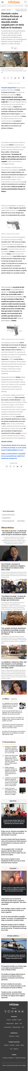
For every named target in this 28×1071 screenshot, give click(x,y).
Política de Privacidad (20, 1057)
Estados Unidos (10, 1023)
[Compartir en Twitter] (11, 78)
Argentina (6, 1045)
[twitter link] (9, 1011)
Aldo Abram (9, 6)
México (16, 1023)
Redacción (11, 1036)
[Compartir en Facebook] (8, 78)
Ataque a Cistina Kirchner (8, 514)
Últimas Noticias (16, 1027)
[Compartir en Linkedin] (15, 78)
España (19, 1019)
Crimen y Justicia (6, 10)
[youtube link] (15, 1011)
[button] (2, 2)
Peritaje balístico (6, 517)
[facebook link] (5, 1011)
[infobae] (14, 2)
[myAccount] (25, 2)
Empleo (17, 1036)
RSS (23, 1027)
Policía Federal (20, 521)
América (9, 1019)
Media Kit (16, 1049)
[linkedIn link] (22, 1011)
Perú (21, 1023)
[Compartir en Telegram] (18, 78)
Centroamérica (7, 1027)
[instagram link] (12, 1011)
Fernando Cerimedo (17, 6)
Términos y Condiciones (8, 1057)
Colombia (14, 1019)
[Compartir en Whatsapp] (4, 78)
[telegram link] (19, 1011)
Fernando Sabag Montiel (8, 521)
